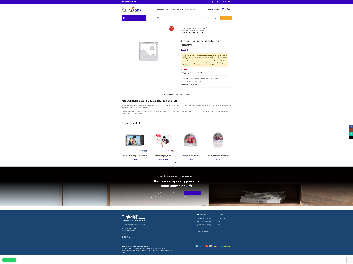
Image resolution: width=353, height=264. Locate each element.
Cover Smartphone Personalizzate (192, 30)
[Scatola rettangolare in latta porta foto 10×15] (135, 140)
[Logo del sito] (131, 9)
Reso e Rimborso (202, 231)
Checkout (218, 225)
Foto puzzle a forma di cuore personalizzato (162, 156)
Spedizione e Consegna (204, 225)
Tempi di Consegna (203, 228)
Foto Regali (201, 28)
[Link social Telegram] (217, 1)
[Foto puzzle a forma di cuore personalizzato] (162, 140)
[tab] (168, 94)
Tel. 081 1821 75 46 (130, 228)
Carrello (218, 221)
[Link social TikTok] (130, 237)
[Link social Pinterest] (212, 1)
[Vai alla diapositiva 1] (175, 162)
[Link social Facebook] (210, 1)
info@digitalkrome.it (130, 231)
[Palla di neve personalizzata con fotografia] (218, 140)
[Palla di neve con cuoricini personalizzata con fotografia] (190, 140)
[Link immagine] (134, 218)
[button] (9, 260)
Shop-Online (191, 28)
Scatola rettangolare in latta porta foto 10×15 (135, 156)
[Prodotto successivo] (187, 36)
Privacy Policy (146, 250)
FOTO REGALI (226, 18)
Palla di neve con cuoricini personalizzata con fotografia (190, 156)
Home (183, 28)
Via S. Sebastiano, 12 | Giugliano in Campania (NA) (135, 225)
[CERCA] (216, 18)
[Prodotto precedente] (182, 36)
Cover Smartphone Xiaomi (193, 81)
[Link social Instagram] (125, 237)
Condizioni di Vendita (204, 218)
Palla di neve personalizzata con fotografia (218, 156)
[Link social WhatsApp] (215, 1)
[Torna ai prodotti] (184, 36)
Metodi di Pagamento (204, 221)
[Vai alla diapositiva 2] (177, 162)
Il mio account (220, 218)
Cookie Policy (154, 250)
